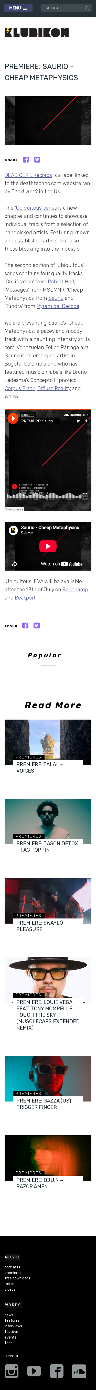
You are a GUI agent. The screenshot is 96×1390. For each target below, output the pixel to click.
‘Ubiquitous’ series (36, 208)
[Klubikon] (37, 33)
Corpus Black (20, 388)
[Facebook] (56, 1373)
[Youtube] (34, 1373)
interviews (13, 1326)
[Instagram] (11, 1373)
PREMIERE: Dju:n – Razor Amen (39, 1183)
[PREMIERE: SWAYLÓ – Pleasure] (48, 901)
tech (9, 1343)
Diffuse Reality (54, 388)
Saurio (55, 298)
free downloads (17, 1278)
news (9, 1315)
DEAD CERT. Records (28, 175)
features (12, 1320)
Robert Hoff (61, 282)
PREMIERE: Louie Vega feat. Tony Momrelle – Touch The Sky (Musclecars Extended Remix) (48, 1015)
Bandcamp (75, 589)
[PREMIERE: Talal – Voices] (48, 742)
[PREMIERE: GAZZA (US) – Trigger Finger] (48, 1079)
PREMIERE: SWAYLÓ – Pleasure (41, 926)
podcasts (12, 1267)
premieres (29, 757)
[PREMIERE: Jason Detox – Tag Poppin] (48, 821)
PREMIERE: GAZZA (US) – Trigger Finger (45, 1104)
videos (10, 1289)
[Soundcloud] (79, 1373)
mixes (10, 1284)
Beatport (25, 598)
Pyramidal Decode (58, 306)
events (10, 1337)
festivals (12, 1332)
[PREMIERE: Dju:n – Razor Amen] (48, 1158)
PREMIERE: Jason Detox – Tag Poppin (47, 846)
